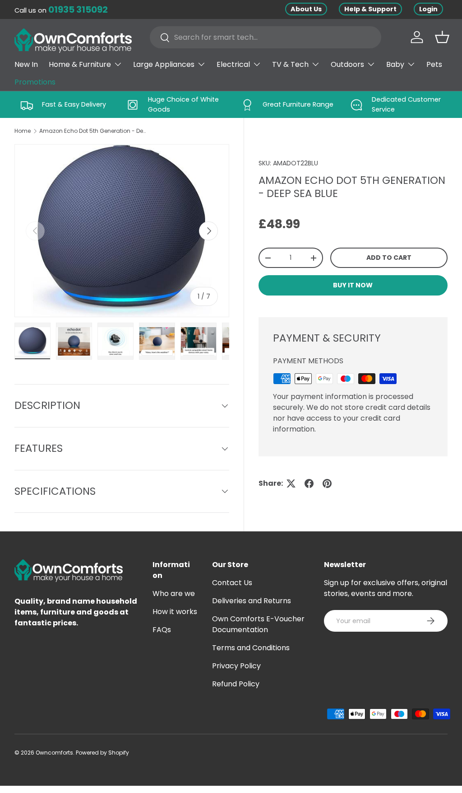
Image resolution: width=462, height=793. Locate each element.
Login (428, 9)
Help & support (370, 9)
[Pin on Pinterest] (327, 483)
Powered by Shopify (102, 752)
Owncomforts (54, 752)
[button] (442, 37)
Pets (434, 64)
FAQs (161, 629)
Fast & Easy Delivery (74, 104)
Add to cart (388, 257)
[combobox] (265, 37)
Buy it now (353, 285)
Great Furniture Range (298, 104)
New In (26, 64)
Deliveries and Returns (251, 601)
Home (22, 131)
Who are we (173, 593)
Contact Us (232, 582)
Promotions (34, 82)
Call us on (61, 10)
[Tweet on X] (291, 483)
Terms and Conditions (251, 648)
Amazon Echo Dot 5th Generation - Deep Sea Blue (93, 131)
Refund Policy (235, 684)
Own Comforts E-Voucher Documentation (258, 624)
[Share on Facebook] (309, 483)
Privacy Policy (236, 666)
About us (306, 9)
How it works (174, 611)
